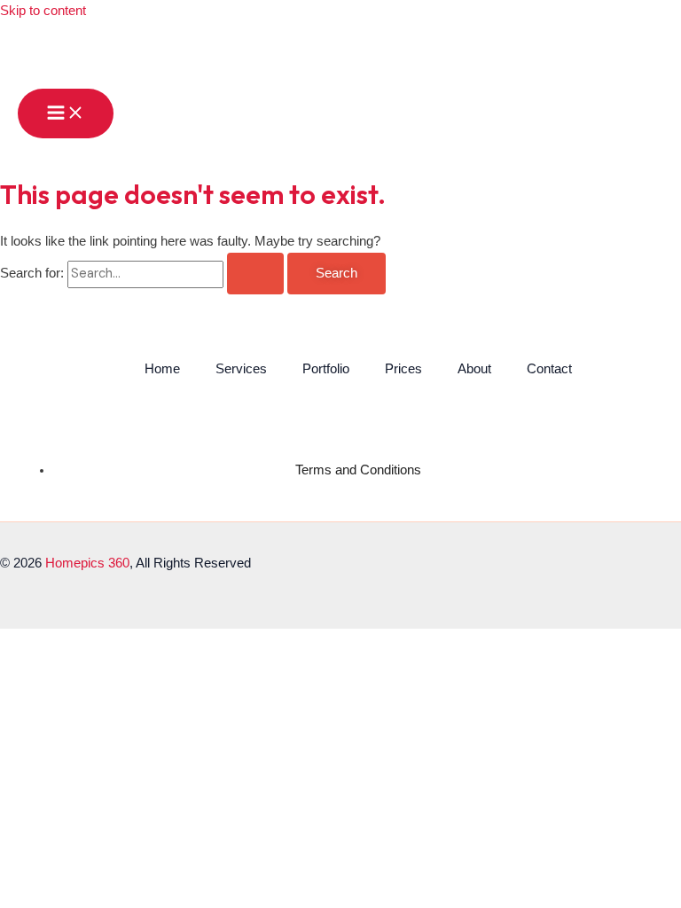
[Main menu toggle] (66, 114)
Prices (403, 369)
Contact (549, 369)
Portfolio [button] (325, 369)
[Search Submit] (255, 273)
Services (241, 369)
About (474, 369)
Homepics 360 (87, 563)
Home (162, 369)
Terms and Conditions (358, 470)
